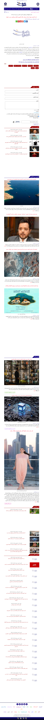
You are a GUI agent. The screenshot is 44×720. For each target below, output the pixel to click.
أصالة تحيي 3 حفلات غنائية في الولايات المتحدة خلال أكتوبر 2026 (16, 136)
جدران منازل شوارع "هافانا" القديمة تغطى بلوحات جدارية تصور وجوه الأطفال (16, 622)
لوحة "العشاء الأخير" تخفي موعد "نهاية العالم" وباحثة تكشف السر (16, 593)
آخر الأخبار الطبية (8, 503)
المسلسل (20, 52)
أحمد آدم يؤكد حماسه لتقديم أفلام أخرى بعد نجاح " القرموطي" (16, 610)
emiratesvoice (30, 65)
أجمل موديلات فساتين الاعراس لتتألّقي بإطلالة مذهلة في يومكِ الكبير (16, 627)
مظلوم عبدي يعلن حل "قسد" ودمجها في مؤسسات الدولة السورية (16, 544)
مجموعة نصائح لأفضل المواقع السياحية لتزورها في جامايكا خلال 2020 (16, 656)
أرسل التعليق (36, 124)
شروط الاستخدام (36, 112)
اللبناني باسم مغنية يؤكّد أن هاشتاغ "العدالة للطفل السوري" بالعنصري (16, 633)
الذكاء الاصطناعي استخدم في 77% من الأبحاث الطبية (22, 395)
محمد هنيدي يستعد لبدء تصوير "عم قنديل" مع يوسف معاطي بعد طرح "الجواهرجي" (21, 214)
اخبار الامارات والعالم (17, 65)
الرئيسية (37, 12)
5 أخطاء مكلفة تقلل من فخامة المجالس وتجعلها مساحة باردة (16, 532)
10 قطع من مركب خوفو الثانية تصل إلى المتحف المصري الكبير (16, 679)
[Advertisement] (21, 78)
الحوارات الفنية (33, 12)
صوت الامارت (36, 65)
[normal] (6, 12)
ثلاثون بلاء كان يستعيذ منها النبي (16, 604)
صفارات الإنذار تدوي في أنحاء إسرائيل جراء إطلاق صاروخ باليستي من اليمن (16, 564)
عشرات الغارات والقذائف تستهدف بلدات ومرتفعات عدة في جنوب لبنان (21, 8)
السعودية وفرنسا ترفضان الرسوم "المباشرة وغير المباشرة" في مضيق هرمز (21, 179)
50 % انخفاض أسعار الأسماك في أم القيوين (16, 581)
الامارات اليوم (24, 65)
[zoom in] (5, 12)
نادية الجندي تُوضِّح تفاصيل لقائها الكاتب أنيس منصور (31, 59)
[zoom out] (8, 12)
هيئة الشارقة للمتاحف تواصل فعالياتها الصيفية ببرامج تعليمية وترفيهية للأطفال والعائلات (21, 285)
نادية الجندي (31, 47)
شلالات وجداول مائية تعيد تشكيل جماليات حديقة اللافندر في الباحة (16, 510)
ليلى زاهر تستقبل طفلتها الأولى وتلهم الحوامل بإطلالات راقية (21, 430)
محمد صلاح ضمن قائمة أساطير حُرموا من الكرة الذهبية (21, 359)
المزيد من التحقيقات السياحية (10, 392)
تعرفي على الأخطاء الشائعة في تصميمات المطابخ (16, 662)
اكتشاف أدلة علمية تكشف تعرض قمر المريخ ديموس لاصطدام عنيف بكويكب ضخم (21, 249)
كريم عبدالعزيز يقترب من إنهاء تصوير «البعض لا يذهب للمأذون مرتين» (16, 575)
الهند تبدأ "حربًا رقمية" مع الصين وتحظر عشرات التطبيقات (16, 639)
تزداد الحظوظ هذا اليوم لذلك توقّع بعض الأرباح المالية (16, 558)
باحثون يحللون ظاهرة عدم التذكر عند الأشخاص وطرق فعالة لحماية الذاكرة (16, 668)
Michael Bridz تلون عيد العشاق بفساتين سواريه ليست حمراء (16, 616)
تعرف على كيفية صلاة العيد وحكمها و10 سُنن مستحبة (16, 570)
